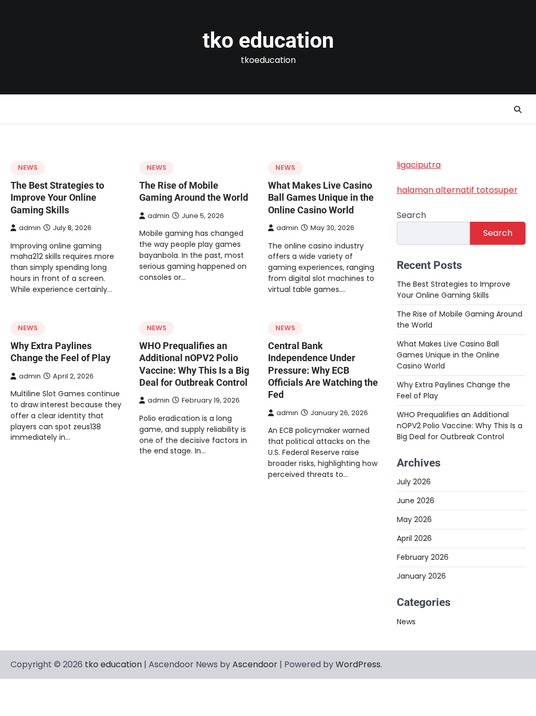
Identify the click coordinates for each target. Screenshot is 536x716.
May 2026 (414, 519)
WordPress (358, 664)
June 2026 (415, 500)
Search (411, 215)
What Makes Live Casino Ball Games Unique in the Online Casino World (321, 197)
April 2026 (414, 538)
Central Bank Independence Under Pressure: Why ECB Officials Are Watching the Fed (323, 370)
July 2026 (414, 481)
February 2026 (423, 557)
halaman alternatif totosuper (457, 190)
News (28, 167)
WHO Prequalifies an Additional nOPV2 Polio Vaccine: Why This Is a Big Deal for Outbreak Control (459, 425)
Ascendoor (254, 664)
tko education (268, 40)
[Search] (518, 109)
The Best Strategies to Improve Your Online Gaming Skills (57, 197)
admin (30, 227)
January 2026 (421, 576)
